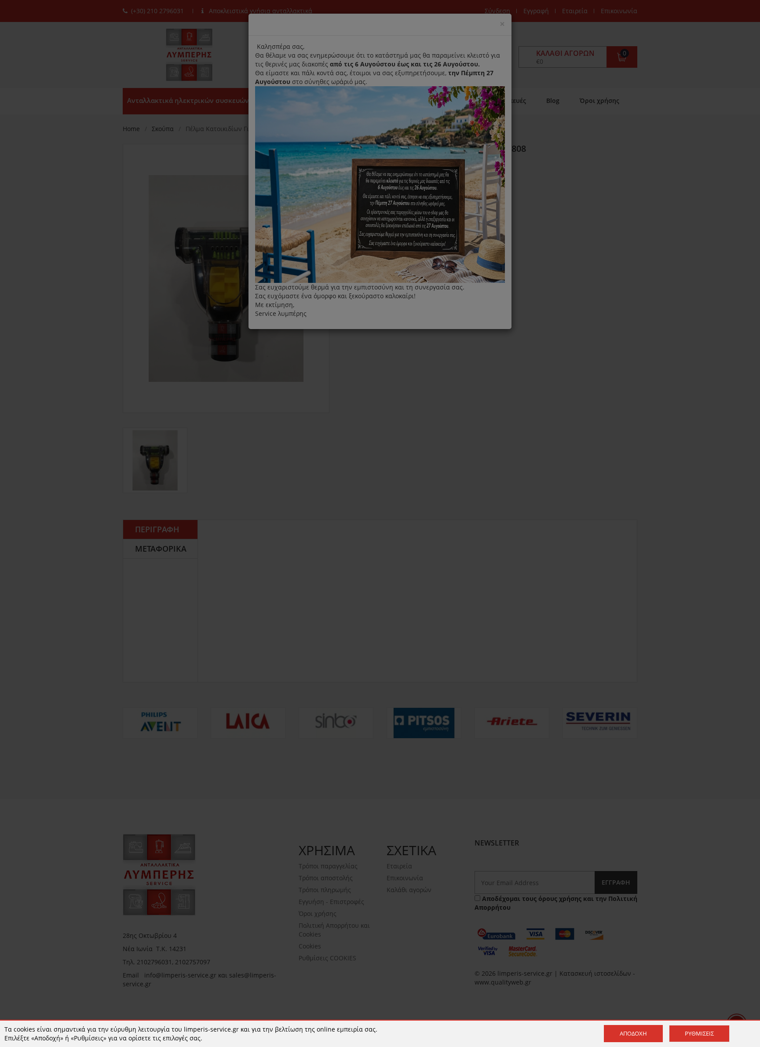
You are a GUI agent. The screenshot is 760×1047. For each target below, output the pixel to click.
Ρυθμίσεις (699, 1033)
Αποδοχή (633, 1033)
